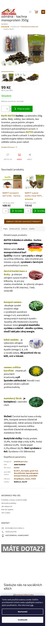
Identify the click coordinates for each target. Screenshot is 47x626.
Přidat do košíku (23, 109)
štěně (33, 479)
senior (27, 479)
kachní (16, 467)
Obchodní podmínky (8, 503)
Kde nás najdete (7, 509)
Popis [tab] (5, 229)
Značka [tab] (31, 229)
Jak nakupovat (6, 506)
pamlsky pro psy (20, 461)
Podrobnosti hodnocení (29, 27)
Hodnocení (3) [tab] (14, 229)
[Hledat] (30, 11)
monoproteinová (21, 476)
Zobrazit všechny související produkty (23, 221)
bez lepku (25, 471)
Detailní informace (8, 147)
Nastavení (22, 611)
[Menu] (43, 11)
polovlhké (33, 476)
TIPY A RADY (5, 513)
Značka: (8, 29)
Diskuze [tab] (24, 229)
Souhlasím (22, 619)
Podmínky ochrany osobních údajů (14, 500)
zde (31, 605)
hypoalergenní (32, 473)
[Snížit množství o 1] (10, 110)
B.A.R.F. (17, 471)
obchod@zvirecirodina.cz (14, 528)
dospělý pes (19, 479)
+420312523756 (10, 532)
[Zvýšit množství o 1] (10, 107)
